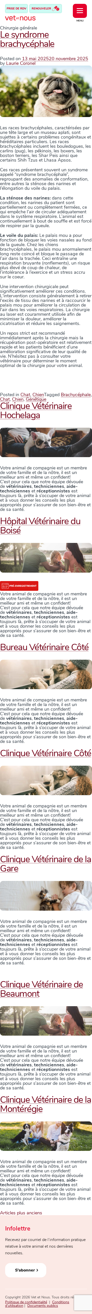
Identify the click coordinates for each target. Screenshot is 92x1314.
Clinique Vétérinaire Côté (45, 753)
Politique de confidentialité (26, 1302)
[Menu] (80, 11)
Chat (25, 395)
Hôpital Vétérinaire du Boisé (40, 526)
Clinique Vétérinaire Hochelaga (36, 411)
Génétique (36, 399)
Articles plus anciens (21, 1213)
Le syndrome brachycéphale (27, 39)
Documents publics (42, 1305)
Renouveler (42, 8)
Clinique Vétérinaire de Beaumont (41, 989)
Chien (38, 395)
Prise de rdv (16, 8)
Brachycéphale (76, 395)
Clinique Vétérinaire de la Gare (45, 864)
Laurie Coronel (21, 63)
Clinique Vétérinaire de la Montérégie (45, 1104)
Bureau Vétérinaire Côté (44, 647)
